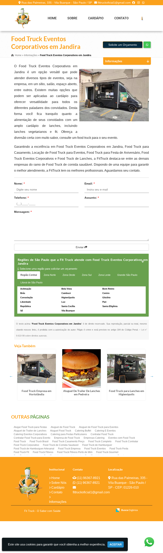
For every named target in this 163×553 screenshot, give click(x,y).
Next (152, 376)
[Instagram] (138, 2)
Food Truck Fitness (43, 452)
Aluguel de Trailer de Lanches (30, 430)
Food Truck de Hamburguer (97, 445)
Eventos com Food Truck (121, 437)
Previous (11, 376)
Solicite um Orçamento (122, 44)
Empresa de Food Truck (67, 437)
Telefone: (21, 197)
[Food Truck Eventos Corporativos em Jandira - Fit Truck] (23, 18)
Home (52, 18)
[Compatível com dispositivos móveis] (108, 510)
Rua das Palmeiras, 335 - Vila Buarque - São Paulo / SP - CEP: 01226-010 (127, 482)
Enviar (80, 247)
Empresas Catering (94, 437)
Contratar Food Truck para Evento (32, 437)
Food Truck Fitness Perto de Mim (74, 452)
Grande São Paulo (127, 275)
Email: (89, 183)
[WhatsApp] (143, 2)
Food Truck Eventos (95, 448)
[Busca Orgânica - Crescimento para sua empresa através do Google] (127, 509)
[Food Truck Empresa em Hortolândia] (36, 368)
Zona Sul (87, 275)
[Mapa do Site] (70, 510)
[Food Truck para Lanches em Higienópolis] (126, 368)
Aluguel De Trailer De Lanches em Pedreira (81, 392)
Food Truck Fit (21, 452)
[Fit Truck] (28, 483)
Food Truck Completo (100, 441)
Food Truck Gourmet (107, 452)
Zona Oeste (69, 275)
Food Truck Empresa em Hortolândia (36, 392)
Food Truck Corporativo (26, 445)
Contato (121, 18)
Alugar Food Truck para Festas (30, 427)
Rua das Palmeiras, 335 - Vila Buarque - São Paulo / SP (56, 2)
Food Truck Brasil (39, 441)
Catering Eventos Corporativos (30, 434)
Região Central (28, 275)
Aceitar (116, 544)
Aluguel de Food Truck (63, 427)
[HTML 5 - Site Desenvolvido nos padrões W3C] (81, 510)
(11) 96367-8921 (88, 478)
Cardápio (96, 18)
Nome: (19, 183)
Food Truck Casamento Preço (68, 441)
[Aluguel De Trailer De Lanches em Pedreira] (81, 368)
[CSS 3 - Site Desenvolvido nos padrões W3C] (95, 510)
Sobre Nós (58, 482)
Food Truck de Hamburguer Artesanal (34, 448)
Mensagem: (23, 211)
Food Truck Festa (119, 448)
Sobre (72, 18)
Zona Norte (50, 275)
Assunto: (91, 197)
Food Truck (20, 441)
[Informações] (142, 18)
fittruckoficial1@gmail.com (114, 2)
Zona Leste (104, 275)
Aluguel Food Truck (60, 430)
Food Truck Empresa (69, 448)
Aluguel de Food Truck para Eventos (98, 427)
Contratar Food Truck (102, 434)
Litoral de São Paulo (31, 282)
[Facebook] (133, 2)
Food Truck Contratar (126, 441)
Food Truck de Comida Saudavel (61, 445)
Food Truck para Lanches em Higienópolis (126, 392)
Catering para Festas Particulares (69, 434)
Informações (57, 501)
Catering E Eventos (105, 430)
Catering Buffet (83, 430)
